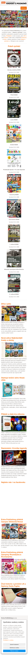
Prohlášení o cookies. (8, 640)
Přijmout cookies (14, 651)
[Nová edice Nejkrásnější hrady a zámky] (14, 349)
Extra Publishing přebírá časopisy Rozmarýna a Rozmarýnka (12, 554)
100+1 (25, 35)
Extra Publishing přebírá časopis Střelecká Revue (12, 520)
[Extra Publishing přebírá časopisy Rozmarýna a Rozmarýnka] (14, 566)
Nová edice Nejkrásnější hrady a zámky (11, 339)
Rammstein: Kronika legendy (14, 448)
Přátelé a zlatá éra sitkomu (12, 414)
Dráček (6, 37)
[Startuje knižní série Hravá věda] (14, 389)
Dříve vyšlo (6, 304)
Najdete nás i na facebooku (13, 482)
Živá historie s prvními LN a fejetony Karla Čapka (13, 585)
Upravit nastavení (14, 644)
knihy (5, 39)
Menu (24, 8)
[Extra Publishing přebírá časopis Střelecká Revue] (14, 531)
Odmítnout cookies (14, 647)
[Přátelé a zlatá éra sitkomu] (14, 423)
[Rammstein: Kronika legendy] (14, 457)
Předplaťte (9, 35)
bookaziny (24, 37)
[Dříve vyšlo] (14, 313)
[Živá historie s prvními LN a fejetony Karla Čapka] (14, 595)
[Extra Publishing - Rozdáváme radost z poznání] (14, 3)
